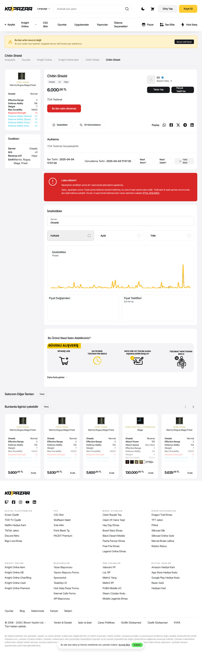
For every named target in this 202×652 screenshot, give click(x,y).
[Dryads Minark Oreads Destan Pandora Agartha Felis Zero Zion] (120, 221)
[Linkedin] (192, 125)
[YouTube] (27, 502)
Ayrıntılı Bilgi (124, 644)
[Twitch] (7, 502)
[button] (193, 407)
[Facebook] (171, 125)
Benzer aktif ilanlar (184, 42)
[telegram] (185, 125)
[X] (178, 125)
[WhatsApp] (164, 125)
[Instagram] (20, 502)
